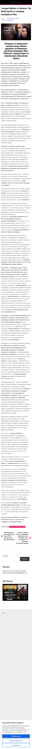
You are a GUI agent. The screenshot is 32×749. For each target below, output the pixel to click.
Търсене (5, 556)
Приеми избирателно (16, 740)
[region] (16, 734)
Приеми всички (16, 736)
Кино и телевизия (14, 526)
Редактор (10, 20)
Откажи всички (16, 745)
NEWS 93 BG (16, 2)
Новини (23, 526)
